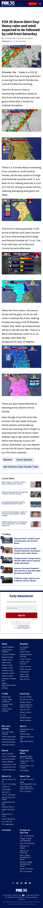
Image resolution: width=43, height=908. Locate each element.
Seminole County (8, 673)
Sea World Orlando (8, 742)
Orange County (7, 668)
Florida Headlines (8, 647)
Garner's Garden (25, 712)
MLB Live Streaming (27, 843)
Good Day (24, 693)
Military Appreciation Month (9, 684)
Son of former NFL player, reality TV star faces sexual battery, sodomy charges (14, 513)
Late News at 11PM (9, 764)
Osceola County (7, 670)
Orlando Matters (8, 762)
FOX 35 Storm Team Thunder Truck (20, 466)
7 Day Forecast (25, 659)
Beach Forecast (25, 666)
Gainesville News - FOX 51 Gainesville (26, 757)
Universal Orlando (8, 745)
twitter (17, 883)
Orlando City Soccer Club (27, 738)
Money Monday (25, 720)
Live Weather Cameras (24, 648)
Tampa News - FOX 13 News (27, 762)
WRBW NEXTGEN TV (8, 810)
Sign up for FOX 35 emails (8, 798)
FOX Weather (24, 672)
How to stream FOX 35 (9, 780)
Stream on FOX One (25, 831)
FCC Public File (7, 821)
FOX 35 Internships (8, 795)
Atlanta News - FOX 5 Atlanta (27, 767)
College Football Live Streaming (25, 839)
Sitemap (5, 688)
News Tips (25, 776)
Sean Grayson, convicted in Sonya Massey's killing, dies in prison (13, 483)
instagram (21, 883)
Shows (5, 750)
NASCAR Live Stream (24, 847)
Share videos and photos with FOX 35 (27, 788)
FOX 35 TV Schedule (9, 756)
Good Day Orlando (8, 759)
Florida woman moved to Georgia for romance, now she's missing (15, 493)
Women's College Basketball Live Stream (26, 864)
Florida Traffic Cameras (7, 710)
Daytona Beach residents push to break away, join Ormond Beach (27, 540)
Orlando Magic (25, 734)
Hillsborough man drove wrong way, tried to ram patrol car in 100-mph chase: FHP (14, 523)
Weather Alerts (25, 652)
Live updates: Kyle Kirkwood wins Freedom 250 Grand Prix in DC (13, 503)
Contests (6, 830)
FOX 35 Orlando (22, 38)
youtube (25, 883)
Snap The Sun (25, 679)
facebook (13, 883)
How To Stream (7, 754)
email (30, 883)
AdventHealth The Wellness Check (26, 706)
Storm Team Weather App (24, 675)
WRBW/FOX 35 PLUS (7, 815)
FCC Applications (8, 824)
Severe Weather (24, 459)
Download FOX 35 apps (8, 803)
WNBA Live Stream (26, 869)
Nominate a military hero (9, 679)
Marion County (7, 665)
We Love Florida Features (7, 733)
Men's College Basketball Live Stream (25, 857)
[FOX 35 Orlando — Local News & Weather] (8, 3)
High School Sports (26, 741)
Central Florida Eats (9, 770)
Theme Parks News (9, 737)
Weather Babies (25, 702)
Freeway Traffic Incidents (7, 705)
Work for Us (6, 792)
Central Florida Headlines (7, 651)
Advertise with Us (8, 807)
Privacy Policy (24, 626)
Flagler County (7, 660)
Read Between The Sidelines (26, 730)
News (4, 643)
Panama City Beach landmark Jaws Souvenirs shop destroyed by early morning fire (27, 570)
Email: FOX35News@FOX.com (28, 783)
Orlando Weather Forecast (26, 655)
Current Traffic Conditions (7, 700)
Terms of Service (23, 628)
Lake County (6, 662)
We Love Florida (25, 697)
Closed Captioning (8, 819)
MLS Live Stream (26, 871)
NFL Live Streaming (27, 836)
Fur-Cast (23, 715)
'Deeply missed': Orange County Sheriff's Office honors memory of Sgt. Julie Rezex (27, 560)
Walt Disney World (8, 739)
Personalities (6, 789)
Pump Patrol (6, 697)
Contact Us (6, 787)
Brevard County (7, 657)
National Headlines (8, 654)
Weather (30, 38)
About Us (6, 776)
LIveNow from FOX (9, 767)
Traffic (5, 693)
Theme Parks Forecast (24, 663)
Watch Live (32, 4)
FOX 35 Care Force (26, 699)
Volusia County (7, 676)
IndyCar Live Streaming (24, 852)
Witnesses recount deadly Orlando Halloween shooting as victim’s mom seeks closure (27, 550)
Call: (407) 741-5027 (27, 779)
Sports (23, 726)
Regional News (24, 751)
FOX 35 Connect (25, 791)
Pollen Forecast (25, 669)
